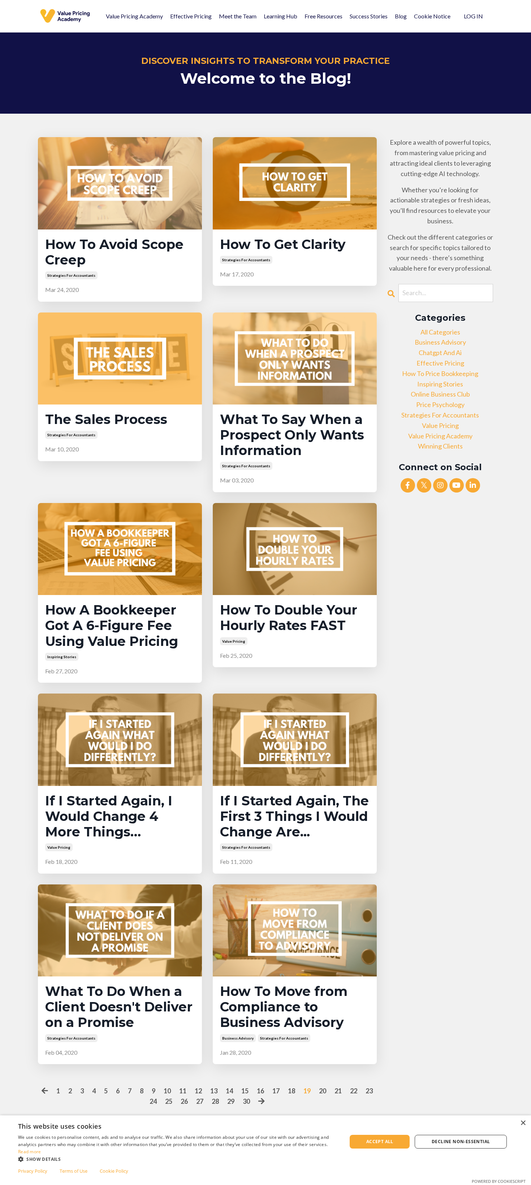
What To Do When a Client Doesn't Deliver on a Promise (119, 1007)
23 (369, 1091)
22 (353, 1091)
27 (199, 1101)
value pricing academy (440, 436)
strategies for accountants (71, 275)
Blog (401, 16)
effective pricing (440, 363)
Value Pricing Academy (134, 16)
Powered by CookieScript (499, 1181)
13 (213, 1091)
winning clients (440, 446)
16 (260, 1091)
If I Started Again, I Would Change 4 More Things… (108, 816)
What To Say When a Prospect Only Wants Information (292, 435)
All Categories (440, 332)
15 (245, 1091)
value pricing (233, 641)
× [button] (523, 1123)
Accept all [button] (379, 1141)
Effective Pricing (191, 16)
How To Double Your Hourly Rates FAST (288, 617)
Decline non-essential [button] (461, 1141)
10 (167, 1091)
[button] (177, 1159)
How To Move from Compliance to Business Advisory (283, 1007)
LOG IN (473, 16)
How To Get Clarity (283, 244)
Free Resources (323, 16)
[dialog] (265, 1150)
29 (230, 1101)
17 (276, 1091)
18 (291, 1091)
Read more (29, 1152)
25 (168, 1101)
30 (246, 1101)
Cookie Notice (432, 16)
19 (307, 1091)
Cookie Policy (114, 1171)
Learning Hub (280, 16)
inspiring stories (61, 657)
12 (198, 1091)
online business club (440, 394)
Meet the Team (237, 16)
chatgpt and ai (440, 353)
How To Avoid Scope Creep (114, 252)
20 (322, 1091)
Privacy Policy (32, 1171)
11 (182, 1091)
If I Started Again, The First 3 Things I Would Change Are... (294, 816)
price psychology (440, 404)
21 (338, 1091)
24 (153, 1101)
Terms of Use (73, 1171)
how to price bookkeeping (440, 373)
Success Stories (369, 16)
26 (184, 1101)
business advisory (238, 1038)
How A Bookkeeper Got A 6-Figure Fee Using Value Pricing (111, 625)
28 (215, 1101)
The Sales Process (106, 419)
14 (229, 1091)
